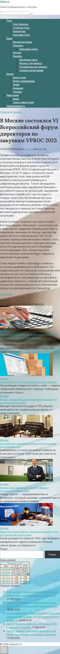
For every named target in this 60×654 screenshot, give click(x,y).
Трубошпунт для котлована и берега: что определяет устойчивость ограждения (32, 593)
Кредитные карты (28, 59)
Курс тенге (6, 577)
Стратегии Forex (21, 27)
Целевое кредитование (31, 70)
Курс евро (6, 571)
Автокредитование (22, 42)
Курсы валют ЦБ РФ (15, 563)
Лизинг (16, 84)
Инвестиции (12, 95)
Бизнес (10, 74)
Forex (9, 20)
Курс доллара (6, 569)
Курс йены (6, 582)
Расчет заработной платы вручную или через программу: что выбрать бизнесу (29, 336)
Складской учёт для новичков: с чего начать (28, 382)
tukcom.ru (5, 1)
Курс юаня (6, 580)
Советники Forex (21, 34)
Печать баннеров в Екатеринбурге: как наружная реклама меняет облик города (31, 604)
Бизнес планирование (24, 81)
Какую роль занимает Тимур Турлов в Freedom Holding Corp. (24, 489)
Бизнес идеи (19, 77)
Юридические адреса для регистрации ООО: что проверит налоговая (29, 533)
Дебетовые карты (28, 49)
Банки (9, 38)
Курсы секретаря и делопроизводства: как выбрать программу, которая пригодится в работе (33, 616)
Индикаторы (19, 31)
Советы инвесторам (23, 102)
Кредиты (17, 56)
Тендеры (17, 91)
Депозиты (18, 45)
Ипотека (17, 52)
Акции (16, 98)
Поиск (4, 549)
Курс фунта (6, 574)
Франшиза (18, 88)
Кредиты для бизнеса (30, 63)
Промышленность (15, 106)
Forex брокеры (20, 24)
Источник (6, 294)
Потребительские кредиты (33, 66)
